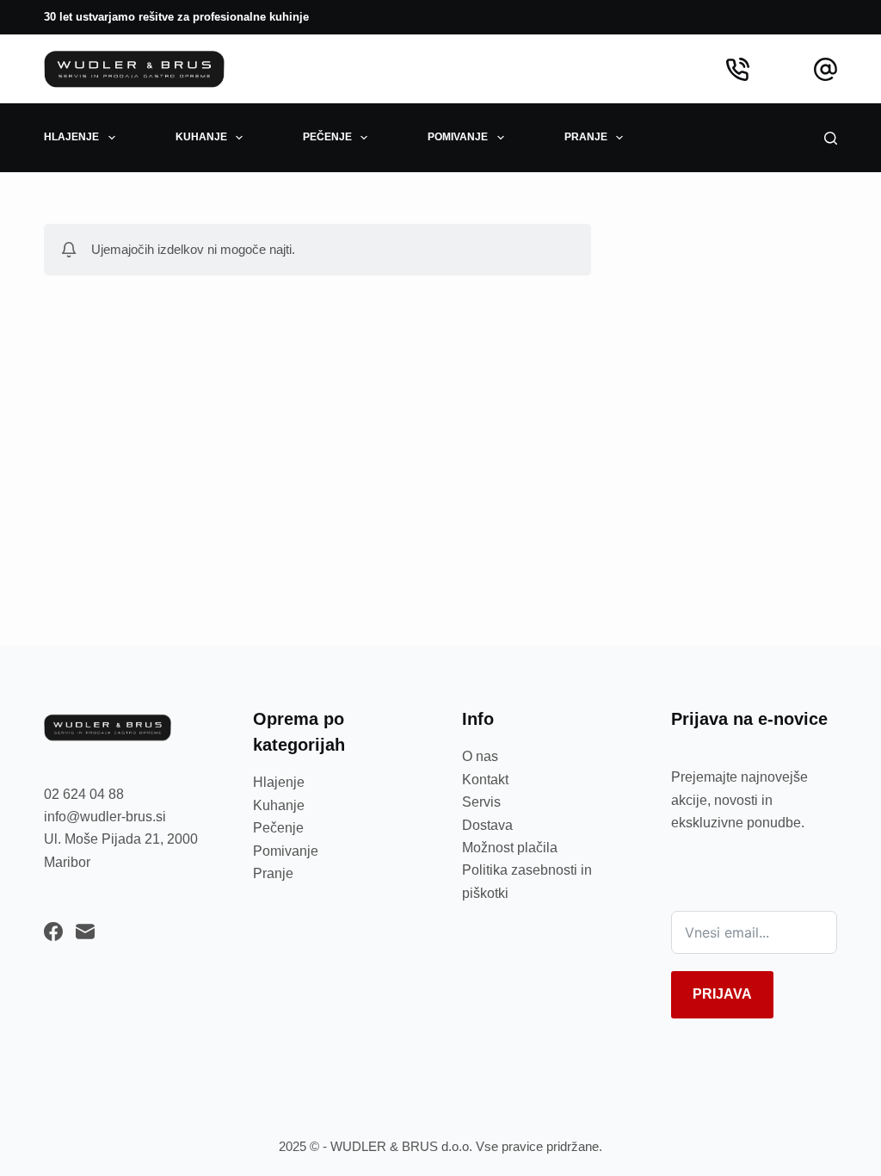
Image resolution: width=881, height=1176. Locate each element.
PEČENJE (327, 137)
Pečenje (278, 827)
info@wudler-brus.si (105, 816)
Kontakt (485, 779)
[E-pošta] (85, 931)
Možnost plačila (510, 847)
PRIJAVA (722, 994)
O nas (480, 756)
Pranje (273, 873)
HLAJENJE (71, 137)
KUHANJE (201, 137)
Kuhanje (279, 805)
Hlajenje (279, 782)
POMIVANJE (458, 137)
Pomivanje (285, 851)
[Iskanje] (830, 138)
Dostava (487, 825)
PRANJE (585, 137)
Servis (481, 802)
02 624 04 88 (84, 794)
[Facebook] (53, 931)
